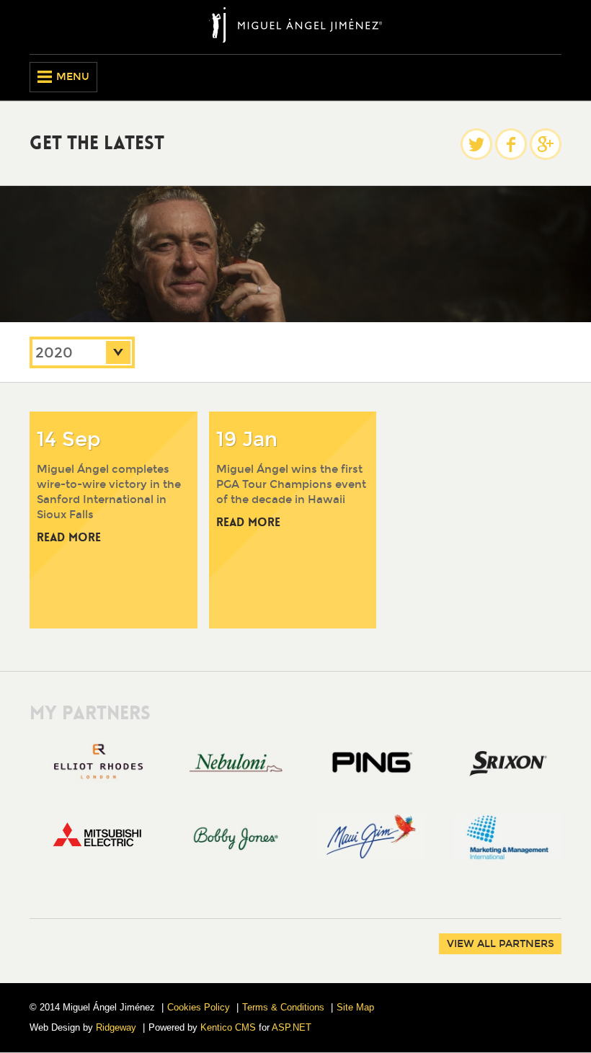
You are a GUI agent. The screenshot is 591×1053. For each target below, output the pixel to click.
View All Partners (500, 944)
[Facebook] (511, 144)
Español (550, 77)
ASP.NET (291, 1027)
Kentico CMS (228, 1027)
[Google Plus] (545, 144)
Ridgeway (116, 1027)
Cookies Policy (198, 1007)
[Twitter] (476, 144)
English (526, 77)
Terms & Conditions (283, 1007)
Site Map (355, 1007)
